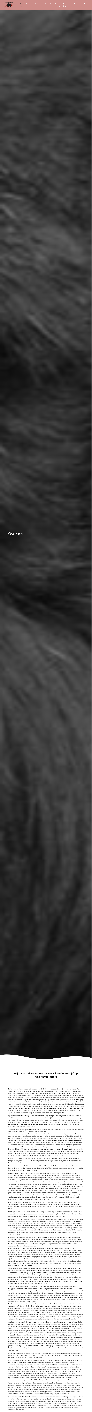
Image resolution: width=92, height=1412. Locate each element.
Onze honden (57, 5)
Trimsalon (77, 4)
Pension (87, 4)
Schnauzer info (67, 5)
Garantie (48, 4)
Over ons (21, 5)
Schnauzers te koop (33, 4)
